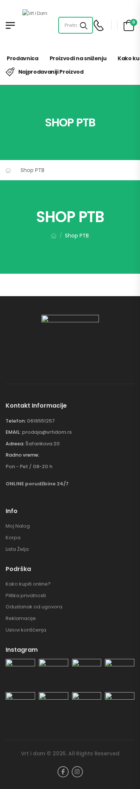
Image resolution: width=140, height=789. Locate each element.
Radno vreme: (22, 455)
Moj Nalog (18, 526)
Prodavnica (22, 58)
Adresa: (15, 443)
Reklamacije (21, 618)
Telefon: (16, 420)
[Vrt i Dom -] (40, 25)
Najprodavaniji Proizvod (51, 72)
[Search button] (83, 25)
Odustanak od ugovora (34, 607)
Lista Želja (17, 549)
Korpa (13, 538)
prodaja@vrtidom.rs (47, 432)
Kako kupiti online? (28, 584)
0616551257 (41, 420)
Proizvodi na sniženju (78, 58)
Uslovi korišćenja (26, 630)
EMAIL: (13, 432)
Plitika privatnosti (26, 596)
